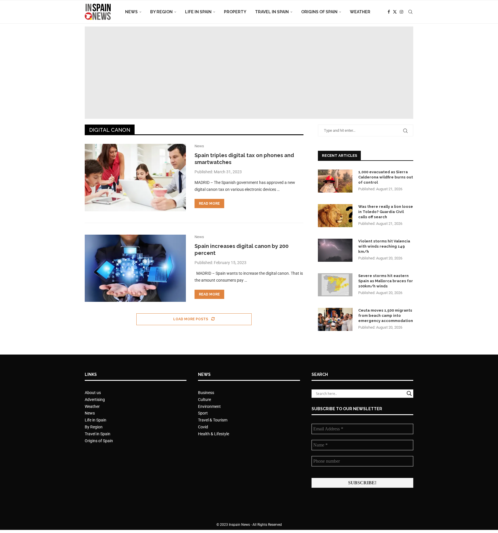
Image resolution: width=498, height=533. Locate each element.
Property (235, 12)
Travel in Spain (272, 12)
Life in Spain (198, 12)
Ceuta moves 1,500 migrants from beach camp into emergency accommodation (385, 315)
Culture (204, 399)
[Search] (410, 11)
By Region (161, 12)
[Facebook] (389, 11)
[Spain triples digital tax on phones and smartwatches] (135, 177)
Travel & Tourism (212, 420)
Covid (203, 427)
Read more (209, 203)
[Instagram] (401, 11)
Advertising (95, 399)
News (131, 12)
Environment (209, 406)
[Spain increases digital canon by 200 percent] (135, 268)
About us (93, 392)
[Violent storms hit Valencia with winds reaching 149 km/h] (335, 250)
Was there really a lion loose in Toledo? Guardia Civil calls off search (385, 211)
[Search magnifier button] (409, 393)
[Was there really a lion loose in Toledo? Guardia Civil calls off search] (335, 215)
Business (206, 392)
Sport (203, 413)
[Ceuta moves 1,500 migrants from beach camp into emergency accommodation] (335, 319)
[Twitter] (395, 11)
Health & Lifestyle (213, 434)
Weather (360, 12)
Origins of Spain (319, 12)
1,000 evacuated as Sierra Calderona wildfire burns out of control (385, 177)
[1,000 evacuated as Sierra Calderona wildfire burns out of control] (335, 181)
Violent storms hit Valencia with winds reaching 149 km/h (384, 246)
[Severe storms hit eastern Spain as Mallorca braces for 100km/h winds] (335, 284)
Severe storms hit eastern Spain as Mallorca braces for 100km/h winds (385, 281)
